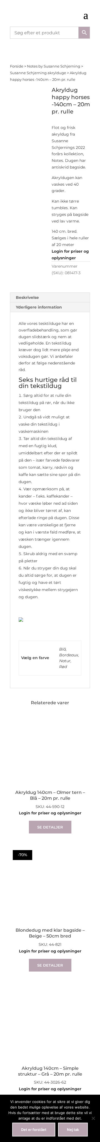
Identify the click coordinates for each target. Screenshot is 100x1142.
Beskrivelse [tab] (27, 297)
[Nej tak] (93, 1118)
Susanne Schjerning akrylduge (38, 73)
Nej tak (73, 1129)
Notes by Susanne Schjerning (53, 66)
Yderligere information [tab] (39, 307)
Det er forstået (33, 1129)
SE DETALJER (50, 827)
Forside (16, 66)
